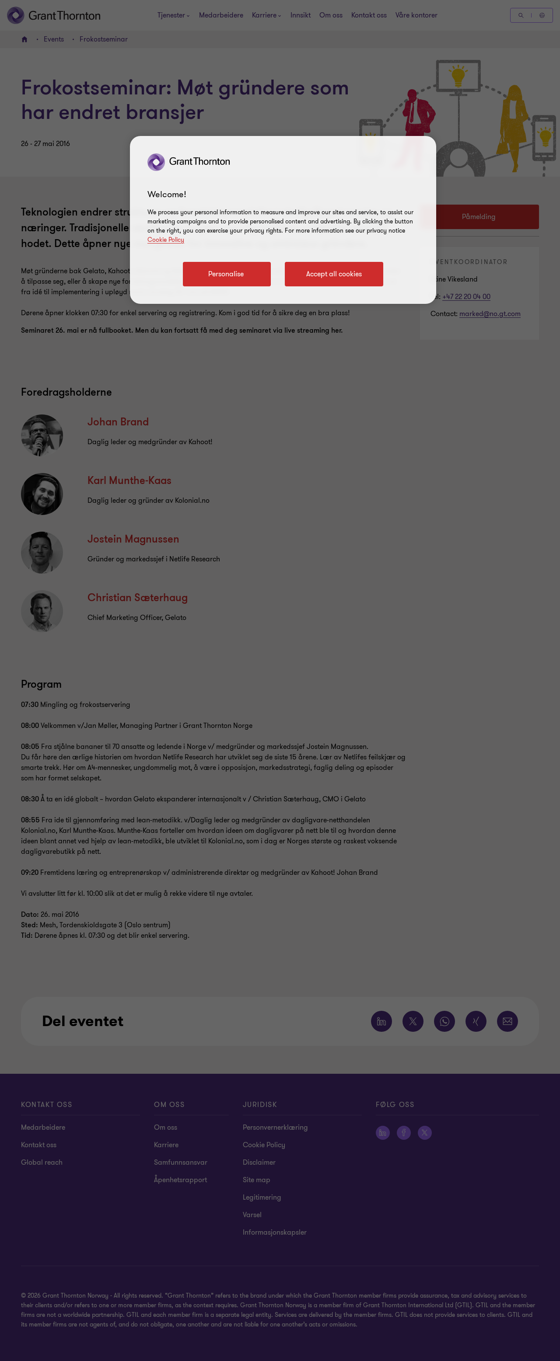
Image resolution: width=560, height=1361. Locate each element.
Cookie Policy (165, 240)
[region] (283, 220)
